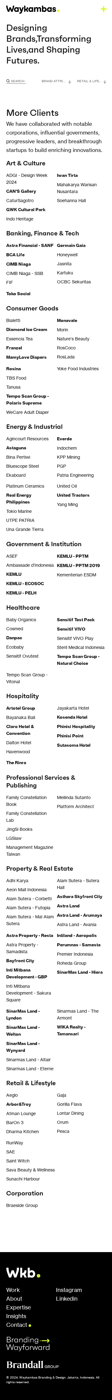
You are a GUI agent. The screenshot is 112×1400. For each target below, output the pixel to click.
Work (13, 1290)
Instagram (69, 1290)
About (14, 1299)
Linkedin (66, 1299)
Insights (16, 1316)
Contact (17, 1324)
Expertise (18, 1307)
